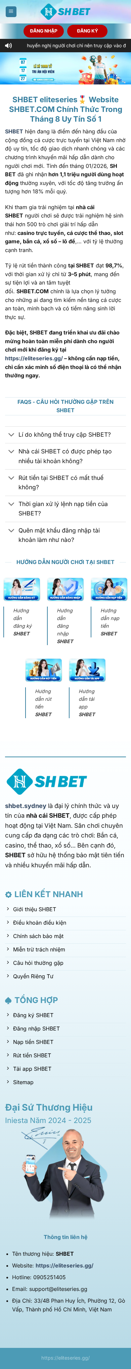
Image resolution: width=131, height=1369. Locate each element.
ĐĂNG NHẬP (43, 31)
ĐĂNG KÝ (87, 31)
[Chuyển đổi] (11, 435)
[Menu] (11, 11)
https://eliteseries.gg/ (34, 358)
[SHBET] (65, 11)
